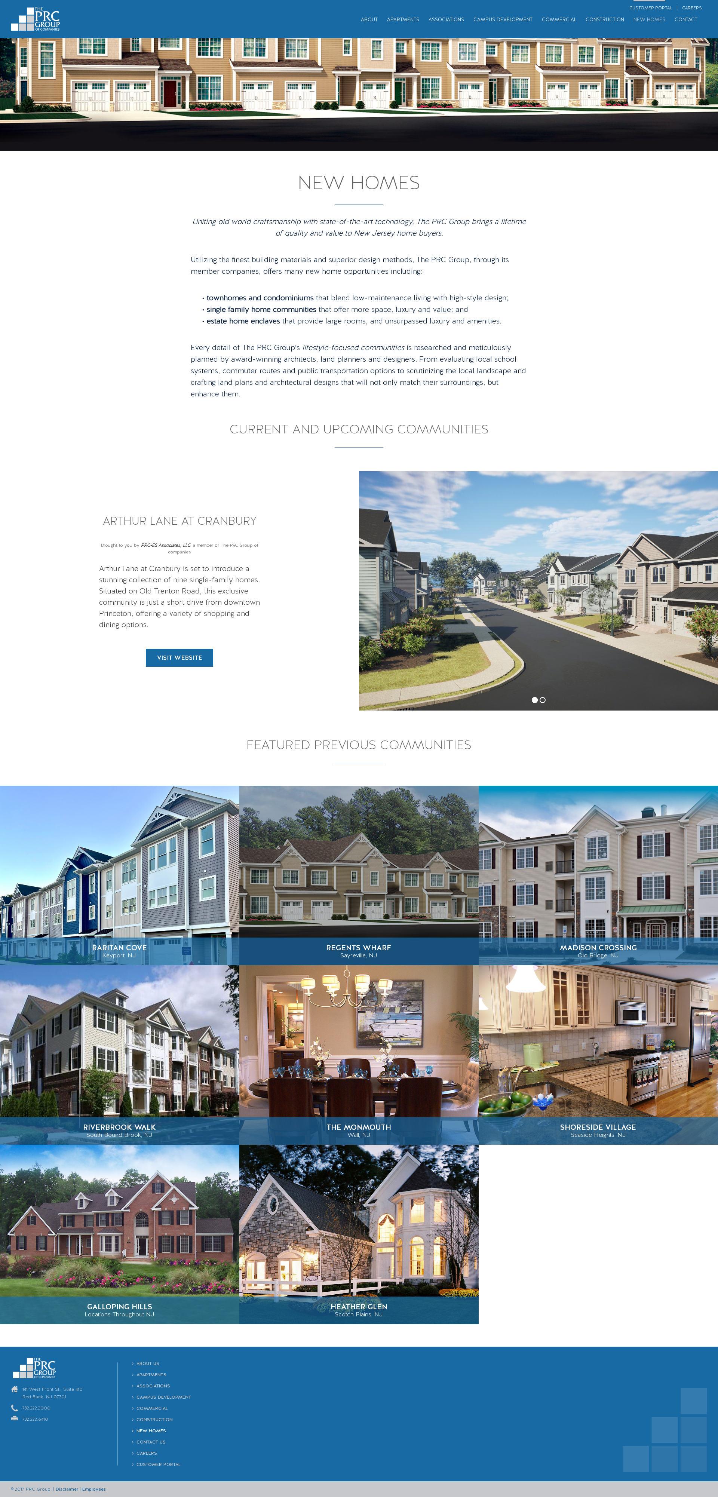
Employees (94, 1489)
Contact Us (151, 1442)
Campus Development (163, 1397)
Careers (146, 1453)
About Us (147, 1363)
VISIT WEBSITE (179, 658)
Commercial (152, 1408)
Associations (153, 1386)
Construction (154, 1420)
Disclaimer (67, 1489)
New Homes (151, 1431)
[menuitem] (651, 8)
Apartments (151, 1375)
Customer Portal (158, 1464)
